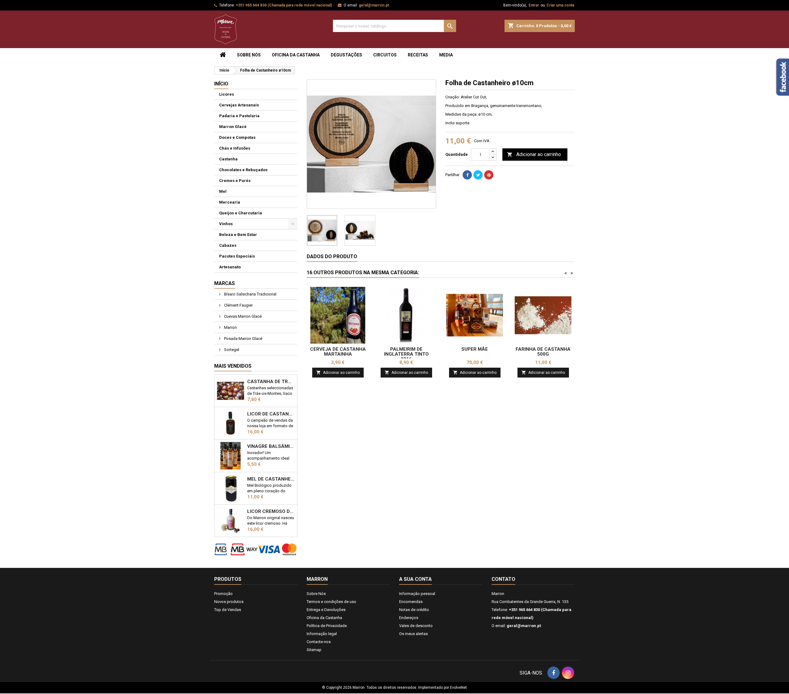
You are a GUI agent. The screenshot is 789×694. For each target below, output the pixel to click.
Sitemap (314, 649)
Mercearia (229, 202)
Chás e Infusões (234, 148)
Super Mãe (474, 349)
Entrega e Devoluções (326, 609)
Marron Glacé (233, 126)
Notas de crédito (414, 609)
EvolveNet (458, 687)
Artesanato (230, 267)
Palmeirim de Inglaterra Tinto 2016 (406, 354)
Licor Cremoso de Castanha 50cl (271, 511)
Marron (230, 327)
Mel (223, 191)
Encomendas (411, 601)
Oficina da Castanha (296, 54)
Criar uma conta (560, 5)
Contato (503, 579)
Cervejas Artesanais (239, 105)
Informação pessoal (417, 593)
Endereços (408, 617)
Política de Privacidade (327, 625)
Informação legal (322, 633)
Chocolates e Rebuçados (243, 169)
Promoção (223, 593)
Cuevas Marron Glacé (242, 316)
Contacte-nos (319, 641)
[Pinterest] (488, 175)
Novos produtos (228, 601)
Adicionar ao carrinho (534, 154)
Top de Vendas (227, 609)
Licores (226, 94)
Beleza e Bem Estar (238, 234)
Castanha (228, 159)
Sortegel (231, 349)
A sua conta (415, 579)
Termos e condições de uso (331, 601)
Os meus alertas (413, 633)
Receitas (418, 54)
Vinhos (226, 223)
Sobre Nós (249, 54)
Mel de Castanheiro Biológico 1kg (271, 479)
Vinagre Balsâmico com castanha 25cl (271, 446)
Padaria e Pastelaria (239, 116)
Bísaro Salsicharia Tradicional (249, 294)
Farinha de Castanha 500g (543, 351)
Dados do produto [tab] (332, 256)
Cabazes (227, 245)
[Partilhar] (467, 175)
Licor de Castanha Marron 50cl (271, 413)
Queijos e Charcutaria (240, 213)
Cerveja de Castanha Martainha (338, 351)
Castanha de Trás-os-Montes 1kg (271, 381)
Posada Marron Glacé (242, 338)
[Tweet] (478, 175)
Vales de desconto (416, 625)
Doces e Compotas (237, 137)
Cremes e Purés (235, 180)
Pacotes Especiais (237, 256)
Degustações (346, 54)
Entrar (534, 5)
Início (221, 84)
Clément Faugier (238, 305)
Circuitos (385, 54)
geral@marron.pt (374, 5)
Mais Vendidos (232, 366)
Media (446, 54)
